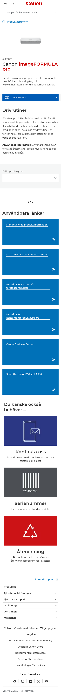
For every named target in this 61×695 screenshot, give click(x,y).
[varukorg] (5, 3)
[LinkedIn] (30, 681)
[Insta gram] (22, 681)
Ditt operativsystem (13, 171)
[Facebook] (14, 681)
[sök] (13, 3)
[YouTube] (46, 681)
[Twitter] (38, 681)
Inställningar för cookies (30, 665)
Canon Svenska (29, 674)
